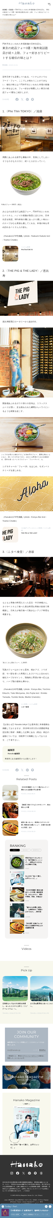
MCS (41, 1201)
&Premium (13, 1201)
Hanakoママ (31, 1201)
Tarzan (19, 1201)
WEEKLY (25, 850)
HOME (4, 10)
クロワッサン (28, 1200)
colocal (24, 1201)
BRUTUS (11, 1200)
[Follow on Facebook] (18, 1173)
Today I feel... (11, 1206)
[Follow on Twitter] (23, 1173)
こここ (37, 1201)
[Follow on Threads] (41, 1173)
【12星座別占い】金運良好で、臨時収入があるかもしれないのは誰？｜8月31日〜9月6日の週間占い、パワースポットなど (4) (31, 1210)
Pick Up (26, 970)
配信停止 (42, 1050)
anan (6, 1200)
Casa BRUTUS (19, 1200)
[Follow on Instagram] (12, 1173)
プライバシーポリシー (30, 1056)
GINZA (35, 1200)
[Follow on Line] (35, 1173)
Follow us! (26, 1084)
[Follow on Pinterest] (29, 1173)
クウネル (40, 1200)
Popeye (46, 1200)
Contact (27, 1190)
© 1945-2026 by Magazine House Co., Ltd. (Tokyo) (26, 1195)
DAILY (15, 850)
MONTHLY (36, 850)
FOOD (11, 10)
